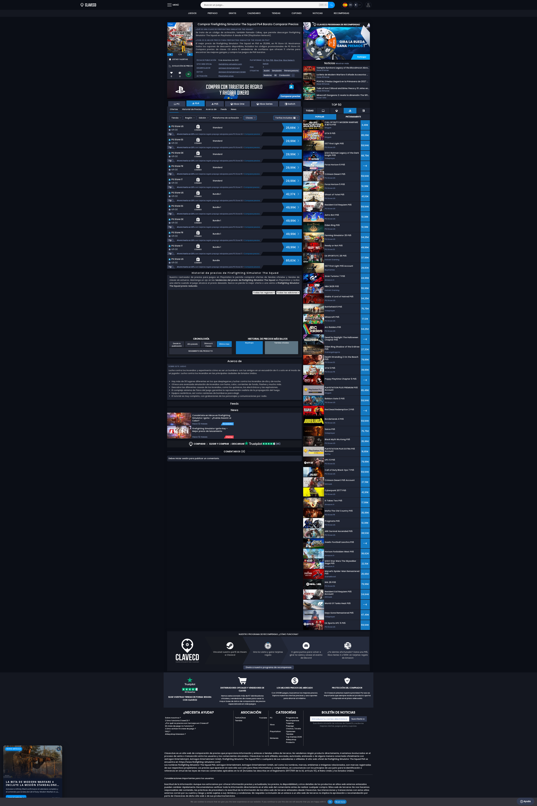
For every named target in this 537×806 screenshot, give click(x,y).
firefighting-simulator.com (230, 64)
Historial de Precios (192, 109)
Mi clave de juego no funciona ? (179, 726)
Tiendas (238, 720)
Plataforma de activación (226, 117)
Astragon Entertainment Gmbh (232, 72)
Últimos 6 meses (208, 344)
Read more (340, 802)
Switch (265, 63)
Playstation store (226, 76)
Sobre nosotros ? (173, 717)
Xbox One (278, 60)
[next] (190, 54)
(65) (278, 443)
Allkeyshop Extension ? (175, 734)
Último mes (224, 344)
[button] (368, 5)
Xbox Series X (288, 60)
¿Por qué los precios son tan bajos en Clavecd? (187, 723)
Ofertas (174, 109)
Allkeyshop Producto (291, 741)
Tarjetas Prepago (290, 724)
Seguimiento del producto (200, 351)
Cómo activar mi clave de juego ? (180, 728)
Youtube (263, 717)
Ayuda (527, 801)
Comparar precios (252, 134)
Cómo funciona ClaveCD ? (177, 720)
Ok (330, 802)
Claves (249, 117)
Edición (202, 117)
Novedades (228, 424)
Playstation (275, 731)
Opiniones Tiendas (290, 733)
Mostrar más (342, 63)
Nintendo (274, 738)
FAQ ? (167, 731)
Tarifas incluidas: (284, 117)
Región (188, 117)
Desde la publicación (177, 344)
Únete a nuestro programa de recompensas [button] (268, 667)
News (233, 109)
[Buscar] (331, 5)
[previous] (170, 54)
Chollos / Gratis (293, 728)
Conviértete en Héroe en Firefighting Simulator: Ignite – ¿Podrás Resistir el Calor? (211, 418)
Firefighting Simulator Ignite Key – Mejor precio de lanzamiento (210, 430)
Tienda (174, 117)
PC (264, 60)
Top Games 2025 (294, 737)
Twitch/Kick (240, 717)
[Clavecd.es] (88, 5)
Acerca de (211, 109)
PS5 (271, 60)
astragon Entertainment (229, 68)
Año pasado (192, 344)
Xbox (272, 724)
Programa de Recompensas (292, 719)
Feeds (224, 109)
